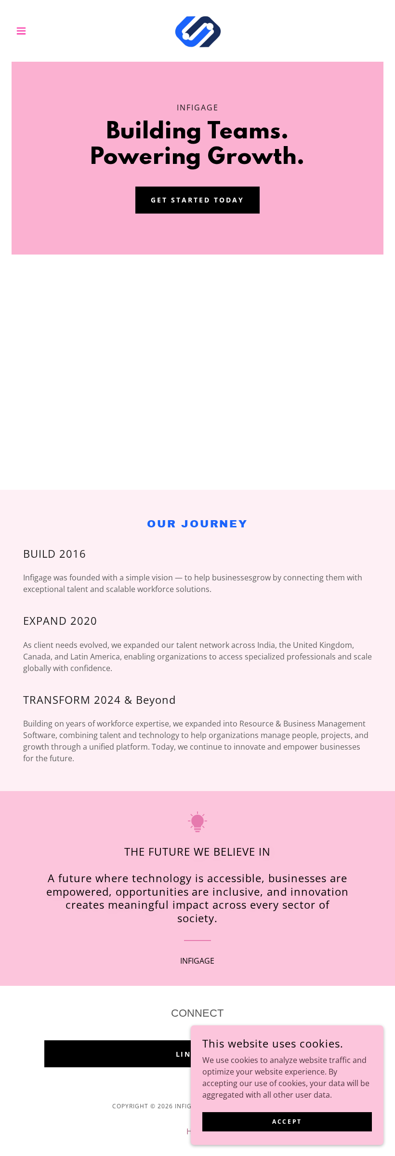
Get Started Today (197, 199)
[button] (39, 30)
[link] (197, 31)
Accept (287, 1121)
